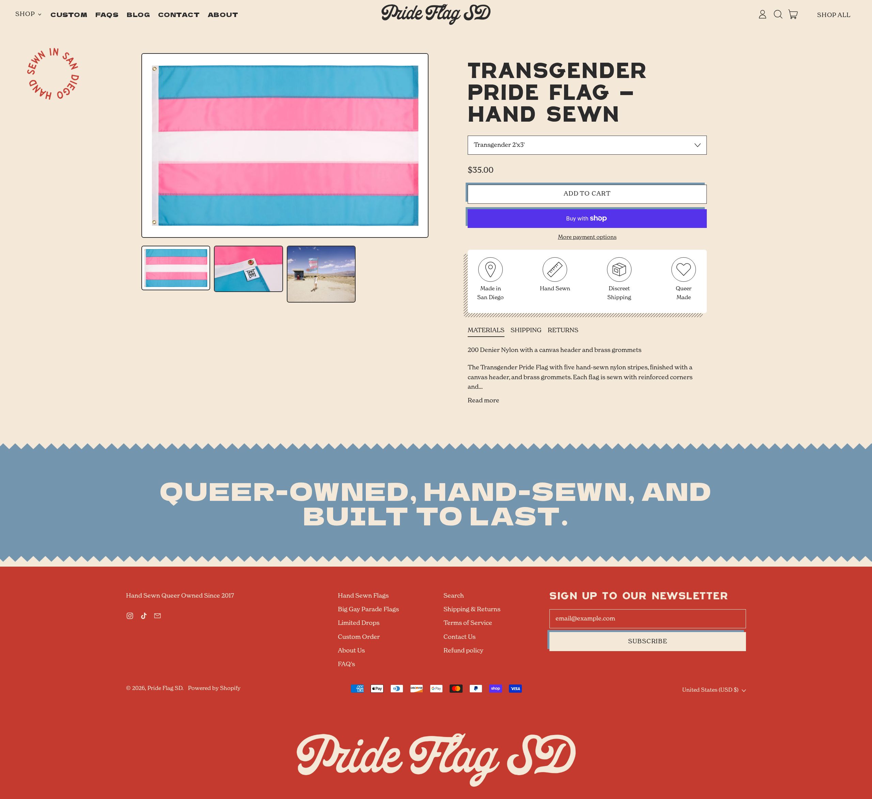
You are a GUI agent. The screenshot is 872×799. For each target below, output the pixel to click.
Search (453, 596)
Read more (483, 401)
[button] (778, 14)
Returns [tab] (563, 330)
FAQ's (346, 664)
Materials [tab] (486, 330)
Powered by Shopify (214, 688)
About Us (351, 651)
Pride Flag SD (164, 688)
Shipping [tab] (526, 330)
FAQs (107, 14)
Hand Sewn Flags (363, 596)
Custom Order (359, 637)
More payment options (587, 237)
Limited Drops (358, 623)
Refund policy (463, 651)
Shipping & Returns (471, 609)
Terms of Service (467, 623)
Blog (139, 14)
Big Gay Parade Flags (368, 609)
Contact (179, 14)
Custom (69, 14)
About (223, 14)
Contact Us (459, 637)
